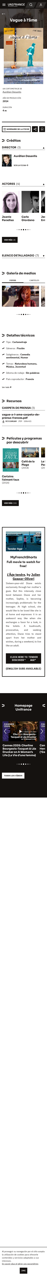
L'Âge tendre (16, 574)
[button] (35, 290)
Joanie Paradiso (8, 218)
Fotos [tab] (13, 280)
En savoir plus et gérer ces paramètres (20, 1263)
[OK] (23, 1270)
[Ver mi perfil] (40, 5)
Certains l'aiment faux (10, 478)
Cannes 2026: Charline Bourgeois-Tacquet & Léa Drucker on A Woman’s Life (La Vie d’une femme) (19, 750)
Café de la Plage (28, 463)
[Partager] (35, 129)
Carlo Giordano (28, 218)
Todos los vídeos (13, 775)
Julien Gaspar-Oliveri (26, 576)
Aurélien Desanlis (12, 91)
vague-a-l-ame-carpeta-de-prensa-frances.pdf (21, 416)
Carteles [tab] (34, 280)
